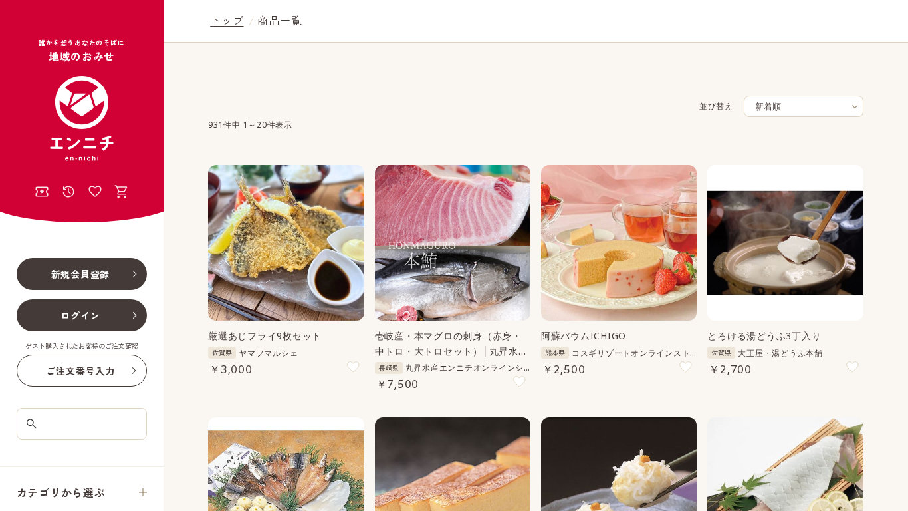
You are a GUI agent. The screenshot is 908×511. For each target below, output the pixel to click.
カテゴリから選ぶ (61, 492)
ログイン (80, 315)
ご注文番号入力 (80, 370)
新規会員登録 (80, 274)
